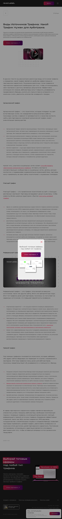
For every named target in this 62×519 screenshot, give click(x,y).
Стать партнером (30, 254)
